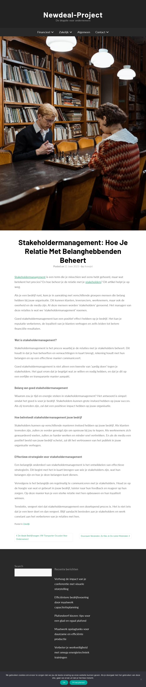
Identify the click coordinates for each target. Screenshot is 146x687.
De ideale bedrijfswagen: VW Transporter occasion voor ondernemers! (41, 537)
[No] (141, 679)
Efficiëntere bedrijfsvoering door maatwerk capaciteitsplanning (71, 602)
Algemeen (83, 32)
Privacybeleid (78, 682)
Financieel (43, 32)
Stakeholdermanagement (30, 277)
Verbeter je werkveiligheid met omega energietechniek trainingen (71, 652)
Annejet (88, 266)
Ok (64, 682)
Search (19, 566)
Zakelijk (64, 32)
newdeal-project (73, 14)
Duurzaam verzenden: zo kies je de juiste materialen (104, 536)
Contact (100, 32)
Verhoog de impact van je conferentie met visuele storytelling (70, 584)
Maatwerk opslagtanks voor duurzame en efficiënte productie (71, 634)
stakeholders (93, 282)
